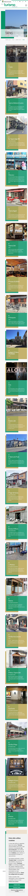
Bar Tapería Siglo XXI (14, 139)
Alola (9, 385)
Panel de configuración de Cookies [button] (17, 891)
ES (13, 1)
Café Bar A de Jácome (14, 636)
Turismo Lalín (7, 39)
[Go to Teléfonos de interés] (22, 1)
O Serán (10, 67)
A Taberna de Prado (13, 457)
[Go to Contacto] (19, 1)
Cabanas (10, 600)
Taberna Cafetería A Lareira (15, 103)
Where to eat (18, 39)
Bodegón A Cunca (13, 780)
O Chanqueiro (12, 317)
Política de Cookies (13, 881)
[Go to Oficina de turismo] (25, 1)
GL (15, 1)
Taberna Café (12, 245)
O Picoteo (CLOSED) (13, 281)
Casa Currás (11, 708)
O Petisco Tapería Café (14, 672)
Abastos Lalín (12, 421)
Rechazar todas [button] (16, 887)
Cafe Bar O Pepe (12, 744)
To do (13, 39)
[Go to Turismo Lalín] (14, 5)
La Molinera (11, 564)
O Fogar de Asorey (13, 493)
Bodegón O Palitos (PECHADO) (13, 353)
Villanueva (11, 175)
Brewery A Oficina (13, 529)
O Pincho (10, 816)
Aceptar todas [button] (17, 884)
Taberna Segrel (12, 211)
